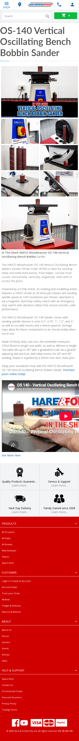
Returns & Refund (11, 611)
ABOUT (6, 621)
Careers (6, 642)
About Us (6, 629)
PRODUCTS (9, 523)
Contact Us (7, 685)
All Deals (6, 538)
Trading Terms (9, 709)
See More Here (11, 455)
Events (5, 648)
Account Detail (9, 587)
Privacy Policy (9, 703)
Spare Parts (8, 562)
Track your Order (11, 593)
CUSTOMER (9, 572)
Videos (5, 556)
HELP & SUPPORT (13, 670)
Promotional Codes (12, 691)
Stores (5, 636)
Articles (6, 654)
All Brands (7, 544)
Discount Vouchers (12, 697)
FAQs (4, 660)
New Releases (9, 550)
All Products (8, 532)
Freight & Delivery (11, 605)
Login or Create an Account (16, 581)
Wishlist (6, 599)
